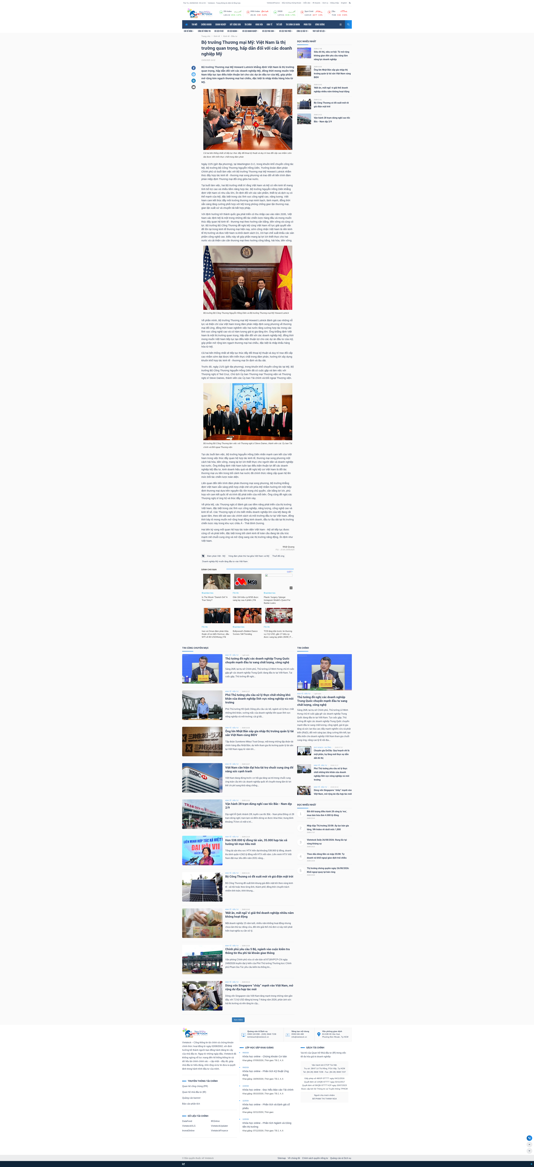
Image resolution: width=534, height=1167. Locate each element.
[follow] (183, 1164)
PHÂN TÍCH (307, 24)
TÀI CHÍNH (248, 24)
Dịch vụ (325, 3)
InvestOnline (188, 1130)
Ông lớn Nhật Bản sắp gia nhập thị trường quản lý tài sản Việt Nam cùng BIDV (332, 73)
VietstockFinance (273, 3)
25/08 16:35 (318, 67)
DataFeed (187, 1121)
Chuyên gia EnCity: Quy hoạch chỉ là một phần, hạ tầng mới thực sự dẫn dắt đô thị (331, 754)
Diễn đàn (306, 3)
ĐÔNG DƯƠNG (320, 24)
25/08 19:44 (311, 861)
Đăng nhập (334, 3)
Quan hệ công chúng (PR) (195, 1086)
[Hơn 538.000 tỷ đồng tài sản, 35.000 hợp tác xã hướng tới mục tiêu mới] (202, 850)
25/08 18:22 (311, 846)
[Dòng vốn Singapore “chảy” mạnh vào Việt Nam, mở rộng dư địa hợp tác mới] (202, 996)
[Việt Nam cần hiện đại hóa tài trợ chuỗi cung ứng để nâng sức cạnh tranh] (202, 778)
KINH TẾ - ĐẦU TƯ (231, 655)
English (344, 3)
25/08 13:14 (246, 837)
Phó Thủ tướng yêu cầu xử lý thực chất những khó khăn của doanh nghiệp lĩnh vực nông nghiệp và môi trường (259, 698)
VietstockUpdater (219, 1126)
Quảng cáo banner (191, 1098)
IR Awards (316, 3)
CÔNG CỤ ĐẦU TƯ (302, 31)
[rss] (350, 2)
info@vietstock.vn (299, 1037)
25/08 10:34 (246, 946)
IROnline (215, 1121)
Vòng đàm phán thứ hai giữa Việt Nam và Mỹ (248, 556)
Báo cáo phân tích (191, 1104)
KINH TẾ (269, 24)
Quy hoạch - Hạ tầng (322, 747)
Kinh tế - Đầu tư (303, 693)
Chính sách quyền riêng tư (315, 1158)
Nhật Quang (288, 547)
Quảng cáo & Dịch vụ (340, 1158)
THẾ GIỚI (279, 24)
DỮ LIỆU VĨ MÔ (218, 31)
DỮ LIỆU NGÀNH (232, 31)
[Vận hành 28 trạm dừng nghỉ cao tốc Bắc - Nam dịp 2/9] (304, 119)
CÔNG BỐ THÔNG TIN (204, 31)
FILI (277, 550)
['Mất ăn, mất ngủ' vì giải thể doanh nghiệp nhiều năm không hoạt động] (304, 89)
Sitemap (282, 1158)
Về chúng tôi (294, 1158)
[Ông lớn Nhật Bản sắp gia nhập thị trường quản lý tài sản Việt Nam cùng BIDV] (304, 71)
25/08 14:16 (318, 115)
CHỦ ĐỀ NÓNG (188, 31)
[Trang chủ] (194, 1032)
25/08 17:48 (318, 49)
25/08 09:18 (246, 982)
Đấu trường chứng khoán (291, 3)
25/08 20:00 (311, 875)
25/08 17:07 (311, 832)
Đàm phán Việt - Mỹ (216, 556)
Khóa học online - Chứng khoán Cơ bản (265, 1056)
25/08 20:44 (311, 818)
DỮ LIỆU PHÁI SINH (268, 31)
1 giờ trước (245, 655)
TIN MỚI (194, 24)
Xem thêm (238, 1020)
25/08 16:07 (246, 764)
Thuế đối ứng (278, 556)
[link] (341, 24)
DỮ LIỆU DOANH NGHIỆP (249, 31)
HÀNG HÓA (259, 24)
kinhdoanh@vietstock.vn (258, 1037)
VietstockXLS (189, 1126)
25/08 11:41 (318, 99)
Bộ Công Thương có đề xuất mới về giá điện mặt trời (259, 876)
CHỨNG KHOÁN (206, 24)
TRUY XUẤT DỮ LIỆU (319, 31)
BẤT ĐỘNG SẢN (235, 24)
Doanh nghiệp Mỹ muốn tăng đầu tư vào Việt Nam (225, 561)
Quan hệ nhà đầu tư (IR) (194, 1092)
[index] (221, 11)
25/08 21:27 (246, 691)
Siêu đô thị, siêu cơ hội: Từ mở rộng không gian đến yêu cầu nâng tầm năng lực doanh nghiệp (331, 56)
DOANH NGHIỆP (220, 24)
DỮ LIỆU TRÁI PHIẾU (285, 31)
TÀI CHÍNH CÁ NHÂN (293, 24)
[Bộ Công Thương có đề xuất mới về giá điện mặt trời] (304, 104)
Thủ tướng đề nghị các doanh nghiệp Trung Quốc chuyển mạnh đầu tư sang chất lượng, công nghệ (322, 700)
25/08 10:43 (318, 84)
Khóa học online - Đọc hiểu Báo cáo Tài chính (268, 1089)
